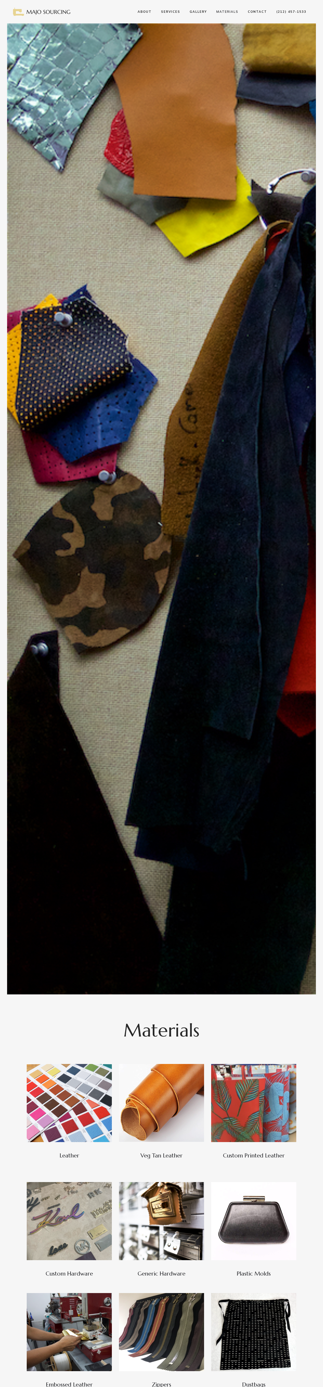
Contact (257, 11)
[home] (42, 11)
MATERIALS (227, 11)
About (145, 11)
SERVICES (170, 11)
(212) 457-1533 (291, 11)
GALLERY (198, 11)
